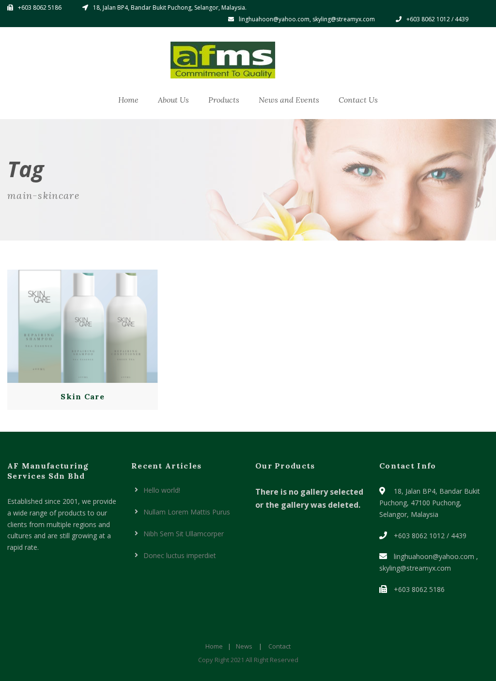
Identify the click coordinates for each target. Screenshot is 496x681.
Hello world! (161, 490)
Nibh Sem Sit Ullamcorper (183, 533)
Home (128, 100)
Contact (279, 646)
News (244, 646)
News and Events (289, 100)
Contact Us (358, 100)
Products (223, 100)
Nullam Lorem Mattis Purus (186, 511)
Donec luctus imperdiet (179, 555)
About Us (173, 100)
